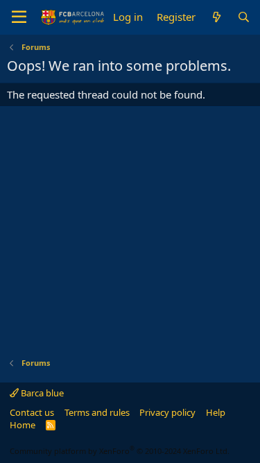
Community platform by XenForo (119, 451)
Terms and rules (97, 412)
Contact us (32, 412)
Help (215, 412)
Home (22, 425)
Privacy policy (167, 412)
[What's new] (215, 17)
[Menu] (19, 17)
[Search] (243, 17)
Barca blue (41, 393)
